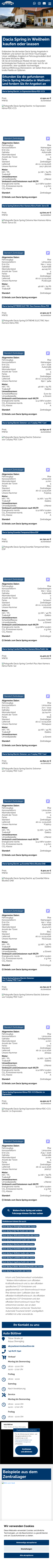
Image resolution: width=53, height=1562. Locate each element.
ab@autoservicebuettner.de (21, 1346)
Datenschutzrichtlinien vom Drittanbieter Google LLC (23, 1441)
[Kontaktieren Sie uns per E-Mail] (44, 3)
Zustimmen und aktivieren (26, 1450)
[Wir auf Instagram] (39, 3)
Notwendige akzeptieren (26, 1542)
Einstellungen (26, 1549)
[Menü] (50, 3)
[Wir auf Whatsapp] (34, 3)
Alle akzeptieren (26, 1555)
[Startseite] (8, 3)
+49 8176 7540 (14, 1351)
